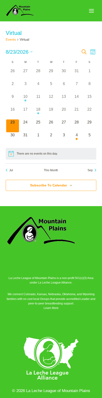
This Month (51, 170)
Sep (90, 170)
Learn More (51, 308)
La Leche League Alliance (55, 282)
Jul (11, 170)
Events (11, 39)
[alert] (51, 153)
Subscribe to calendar (48, 185)
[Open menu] (91, 10)
